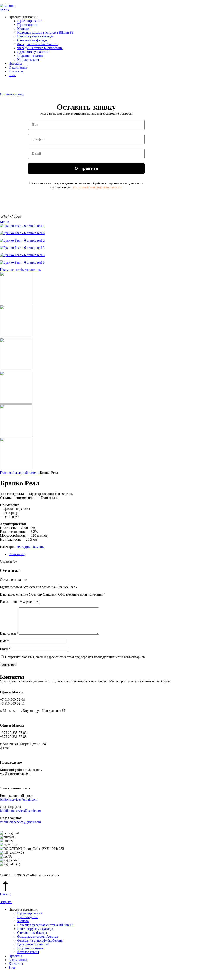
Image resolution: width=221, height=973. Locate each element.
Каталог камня (28, 59)
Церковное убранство (33, 52)
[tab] (115, 554)
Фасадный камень (26, 472)
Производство (27, 25)
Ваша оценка (11, 601)
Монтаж (23, 28)
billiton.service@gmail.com (18, 799)
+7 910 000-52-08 (12, 86)
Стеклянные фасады (32, 40)
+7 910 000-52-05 (12, 82)
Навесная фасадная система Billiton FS (45, 32)
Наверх (5, 894)
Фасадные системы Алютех (37, 44)
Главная (6, 472)
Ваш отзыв (9, 633)
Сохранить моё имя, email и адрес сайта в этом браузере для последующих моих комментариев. (75, 657)
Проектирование (29, 21)
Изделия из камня (30, 56)
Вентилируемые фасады (35, 36)
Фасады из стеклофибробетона (40, 48)
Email (5, 649)
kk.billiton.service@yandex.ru (20, 810)
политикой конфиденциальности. (97, 187)
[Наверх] (5, 886)
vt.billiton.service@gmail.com (20, 822)
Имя (4, 641)
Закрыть (6, 902)
